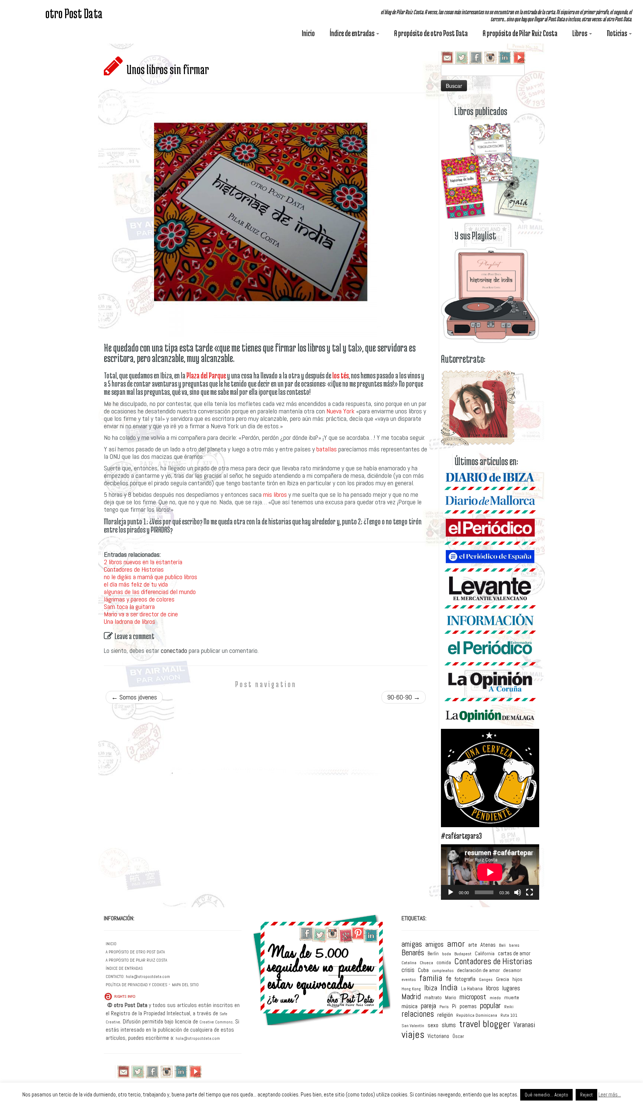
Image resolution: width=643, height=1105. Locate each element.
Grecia (502, 979)
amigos (434, 944)
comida (443, 962)
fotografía (465, 979)
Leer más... (609, 1094)
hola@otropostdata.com (148, 976)
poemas (468, 1006)
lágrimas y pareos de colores (139, 599)
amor (456, 943)
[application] (490, 872)
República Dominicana (476, 1015)
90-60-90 (403, 697)
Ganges (486, 980)
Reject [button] (586, 1095)
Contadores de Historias (134, 569)
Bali (502, 945)
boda (446, 954)
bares (514, 945)
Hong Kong (411, 989)
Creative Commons (216, 1022)
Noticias (617, 33)
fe (448, 978)
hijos (517, 979)
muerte (511, 997)
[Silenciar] (517, 892)
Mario (450, 997)
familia (430, 978)
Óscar (458, 1036)
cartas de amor (514, 953)
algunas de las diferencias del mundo (150, 591)
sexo (433, 1025)
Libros (580, 33)
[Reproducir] (450, 892)
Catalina (409, 963)
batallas (326, 449)
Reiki (509, 1007)
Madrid (411, 997)
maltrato (433, 997)
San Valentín (413, 1026)
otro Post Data (74, 13)
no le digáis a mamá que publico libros (150, 576)
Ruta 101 (508, 1015)
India (449, 987)
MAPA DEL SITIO (185, 984)
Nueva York (340, 411)
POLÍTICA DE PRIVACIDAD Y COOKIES (136, 984)
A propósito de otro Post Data (431, 33)
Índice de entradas (352, 33)
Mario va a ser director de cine (141, 614)
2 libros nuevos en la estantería (143, 562)
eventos (409, 979)
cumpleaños (443, 971)
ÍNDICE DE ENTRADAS (124, 968)
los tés (340, 375)
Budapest (462, 954)
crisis (408, 970)
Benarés (413, 953)
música (410, 1006)
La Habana (472, 988)
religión (445, 1015)
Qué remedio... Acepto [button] (546, 1095)
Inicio (308, 33)
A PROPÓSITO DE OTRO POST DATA (135, 952)
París (444, 1007)
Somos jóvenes (134, 697)
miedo (495, 998)
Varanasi (524, 1025)
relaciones (418, 1014)
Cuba (423, 970)
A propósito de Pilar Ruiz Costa (520, 33)
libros (492, 988)
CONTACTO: (115, 976)
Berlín (433, 953)
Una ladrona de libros (129, 621)
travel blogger (484, 1024)
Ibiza (430, 988)
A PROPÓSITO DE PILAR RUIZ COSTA (136, 960)
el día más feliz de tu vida (136, 584)
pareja (428, 1006)
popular (490, 1005)
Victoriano (438, 1036)
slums (449, 1025)
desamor (512, 970)
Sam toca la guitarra (129, 606)
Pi (454, 1006)
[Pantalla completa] (529, 892)
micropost (473, 997)
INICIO (111, 943)
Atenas (488, 945)
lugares (511, 988)
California (485, 953)
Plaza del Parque (206, 375)
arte (472, 945)
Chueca (426, 963)
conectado (174, 650)
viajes (413, 1035)
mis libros (275, 494)
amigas (412, 944)
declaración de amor (478, 970)
